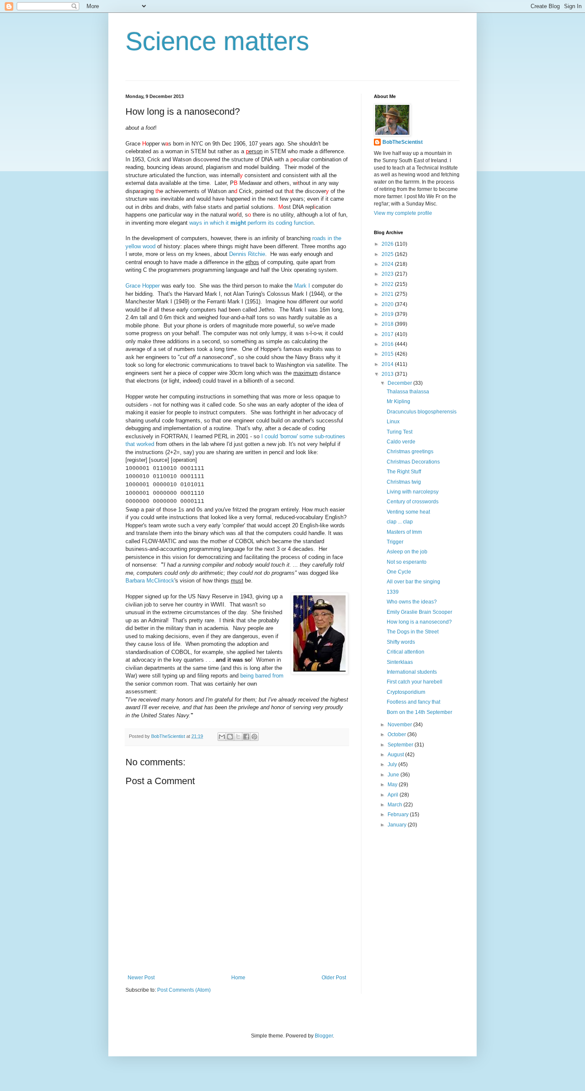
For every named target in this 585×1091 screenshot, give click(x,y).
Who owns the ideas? (412, 602)
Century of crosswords (413, 502)
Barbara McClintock (149, 580)
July (393, 764)
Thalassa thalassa (408, 392)
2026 (388, 244)
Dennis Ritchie (247, 254)
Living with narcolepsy (413, 492)
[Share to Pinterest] (254, 736)
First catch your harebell (414, 682)
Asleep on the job (407, 552)
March (395, 805)
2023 (388, 274)
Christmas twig (404, 482)
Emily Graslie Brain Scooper (419, 612)
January (398, 825)
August (396, 755)
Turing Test (399, 432)
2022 (388, 284)
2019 (388, 314)
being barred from (262, 675)
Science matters (217, 41)
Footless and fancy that (413, 702)
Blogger (324, 1036)
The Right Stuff (404, 472)
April (394, 795)
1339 (393, 592)
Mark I (302, 285)
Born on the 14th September (419, 712)
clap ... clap (400, 522)
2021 (388, 294)
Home (238, 978)
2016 (388, 344)
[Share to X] (238, 736)
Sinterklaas (400, 662)
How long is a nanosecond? (419, 622)
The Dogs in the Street (413, 632)
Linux (393, 422)
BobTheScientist (402, 142)
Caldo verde (401, 442)
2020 (388, 304)
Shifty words (401, 642)
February (399, 815)
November (400, 725)
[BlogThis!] (230, 736)
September (401, 745)
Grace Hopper (142, 285)
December (400, 383)
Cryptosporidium (406, 692)
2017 (388, 334)
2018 (388, 324)
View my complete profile (403, 213)
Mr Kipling (398, 401)
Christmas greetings (410, 452)
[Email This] (222, 736)
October (397, 734)
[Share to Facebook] (246, 736)
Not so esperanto (407, 562)
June (394, 775)
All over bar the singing (413, 582)
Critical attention (405, 652)
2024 (388, 264)
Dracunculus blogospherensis (422, 412)
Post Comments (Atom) (184, 990)
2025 (388, 254)
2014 (388, 364)
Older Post (334, 978)
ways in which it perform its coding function (251, 223)
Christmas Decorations (413, 462)
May (393, 785)
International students (412, 672)
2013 (388, 374)
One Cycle (399, 572)
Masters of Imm (404, 532)
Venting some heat (408, 512)
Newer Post (141, 978)
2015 (388, 354)
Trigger (395, 542)
